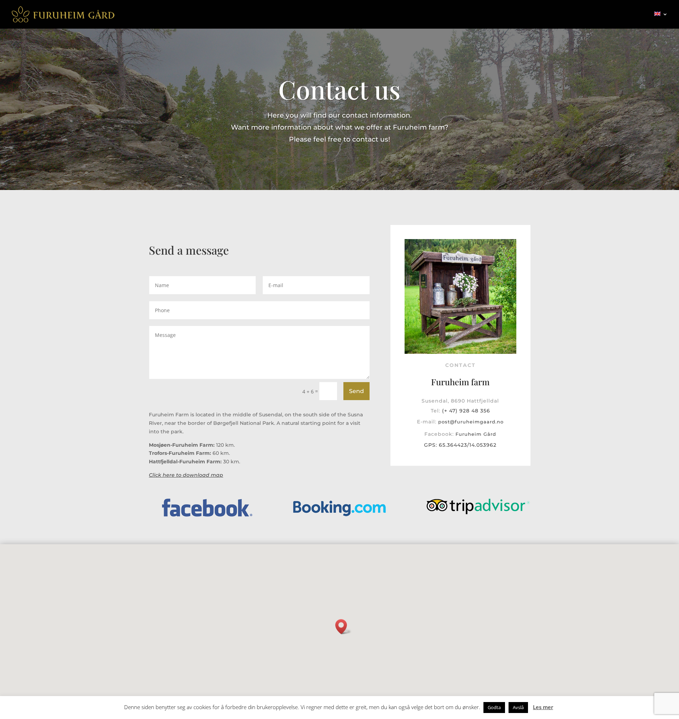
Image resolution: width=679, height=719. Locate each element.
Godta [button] (494, 707)
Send (356, 391)
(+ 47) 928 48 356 (466, 411)
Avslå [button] (518, 707)
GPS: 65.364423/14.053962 (460, 445)
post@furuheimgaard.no (471, 421)
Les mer (543, 707)
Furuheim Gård (475, 434)
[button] (343, 626)
